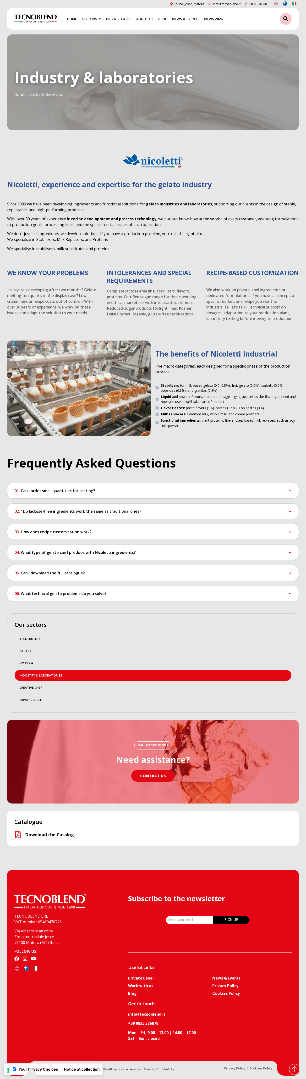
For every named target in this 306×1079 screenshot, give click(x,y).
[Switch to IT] (294, 3)
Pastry (25, 651)
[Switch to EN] (276, 3)
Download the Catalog (49, 834)
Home (19, 94)
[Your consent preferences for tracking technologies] (8, 1070)
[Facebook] (16, 958)
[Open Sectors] (99, 18)
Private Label (30, 700)
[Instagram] (25, 958)
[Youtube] (33, 958)
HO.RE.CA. (26, 663)
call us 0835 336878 (153, 745)
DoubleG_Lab (166, 1069)
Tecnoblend (29, 639)
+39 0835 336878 (143, 1023)
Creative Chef (30, 687)
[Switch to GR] (285, 3)
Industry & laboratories (40, 675)
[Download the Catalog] (18, 834)
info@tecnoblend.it (146, 1014)
